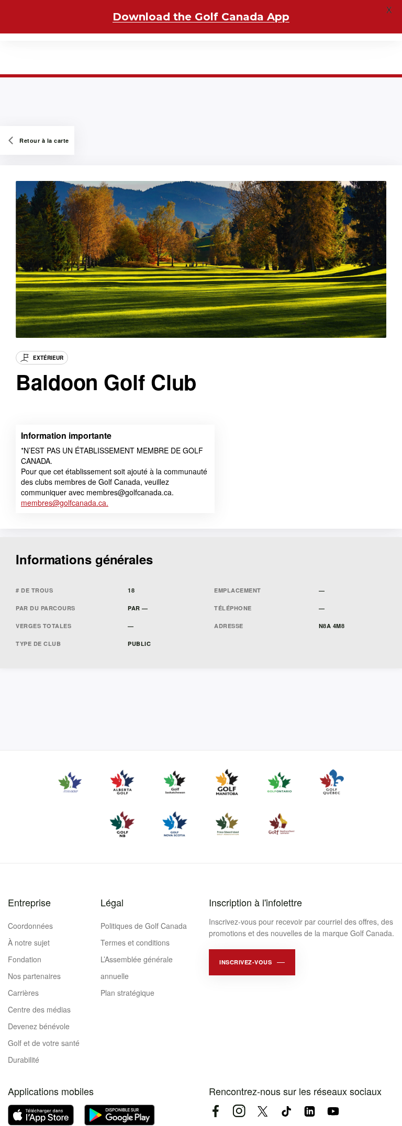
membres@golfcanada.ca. (64, 502)
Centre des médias (39, 1009)
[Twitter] (262, 1111)
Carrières (23, 992)
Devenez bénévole (39, 1026)
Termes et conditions (135, 942)
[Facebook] (215, 1111)
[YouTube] (333, 1111)
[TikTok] (286, 1111)
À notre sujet (29, 942)
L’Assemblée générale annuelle (136, 967)
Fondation (24, 959)
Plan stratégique (127, 992)
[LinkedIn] (309, 1111)
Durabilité (23, 1059)
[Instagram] (238, 1111)
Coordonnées (30, 925)
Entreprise (29, 902)
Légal (112, 902)
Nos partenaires (34, 976)
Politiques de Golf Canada (143, 925)
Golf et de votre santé (44, 1043)
